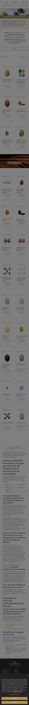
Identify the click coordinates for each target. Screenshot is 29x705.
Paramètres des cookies (14, 694)
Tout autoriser (14, 702)
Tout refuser (14, 698)
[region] (14, 689)
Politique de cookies (18, 691)
